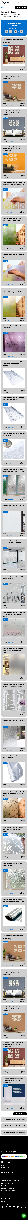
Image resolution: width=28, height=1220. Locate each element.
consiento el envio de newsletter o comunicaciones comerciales (14, 623)
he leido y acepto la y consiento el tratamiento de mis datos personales (14, 616)
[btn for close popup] (24, 594)
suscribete (22, 609)
